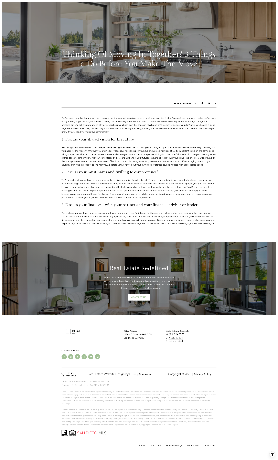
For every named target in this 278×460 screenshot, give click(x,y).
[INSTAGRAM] (70, 356)
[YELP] (84, 356)
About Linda (155, 445)
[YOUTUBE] (90, 356)
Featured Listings (174, 445)
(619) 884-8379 (176, 334)
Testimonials (193, 445)
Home (142, 445)
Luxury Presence (140, 374)
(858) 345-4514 (176, 337)
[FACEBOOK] (64, 356)
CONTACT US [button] (139, 297)
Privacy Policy (202, 374)
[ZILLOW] (97, 356)
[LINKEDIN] (77, 356)
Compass (155, 392)
